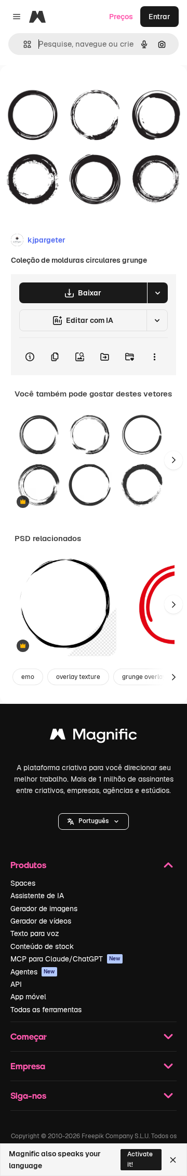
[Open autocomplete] (23, 44)
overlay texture (78, 677)
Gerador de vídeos (40, 921)
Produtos (28, 864)
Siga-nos (28, 1095)
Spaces (22, 883)
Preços (121, 16)
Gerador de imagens (43, 908)
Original (66, 89)
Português (93, 821)
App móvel (28, 996)
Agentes (32, 971)
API (16, 984)
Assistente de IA (37, 895)
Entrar (159, 16)
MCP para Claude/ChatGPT (65, 959)
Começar (28, 1036)
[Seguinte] (173, 460)
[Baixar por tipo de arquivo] (157, 292)
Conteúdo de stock (42, 946)
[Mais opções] (154, 356)
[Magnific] (93, 737)
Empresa (27, 1065)
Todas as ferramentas (46, 1009)
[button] (93, 821)
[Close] (173, 1160)
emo (27, 677)
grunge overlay (144, 677)
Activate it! (140, 1159)
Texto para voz (34, 933)
